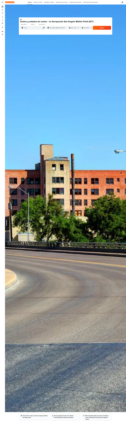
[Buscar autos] (2, 12)
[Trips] (2, 27)
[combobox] (24, 24)
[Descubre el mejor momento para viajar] (2, 23)
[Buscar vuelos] (2, 6)
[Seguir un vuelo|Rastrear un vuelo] (2, 20)
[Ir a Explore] (2, 17)
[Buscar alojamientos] (2, 9)
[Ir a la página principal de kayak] (9, 2)
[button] (2, 2)
